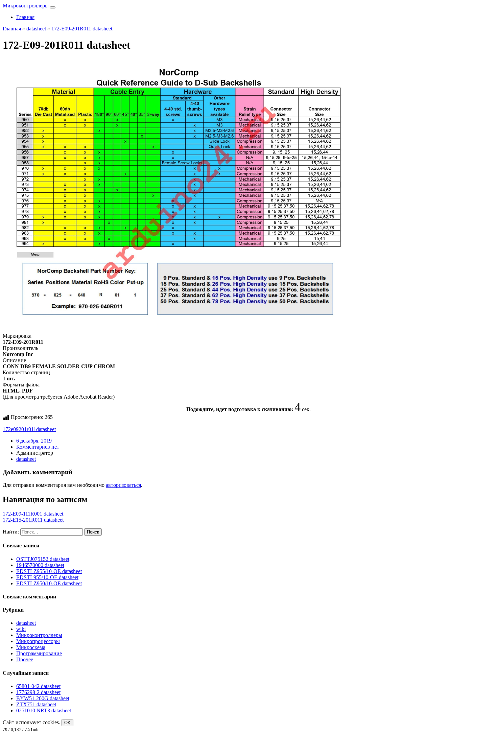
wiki (21, 629)
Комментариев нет (37, 447)
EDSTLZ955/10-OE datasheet (49, 571)
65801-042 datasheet (38, 686)
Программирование (39, 653)
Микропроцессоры (38, 641)
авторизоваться (123, 485)
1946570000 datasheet (40, 565)
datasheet (46, 429)
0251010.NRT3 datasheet (43, 710)
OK (67, 722)
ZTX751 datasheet (36, 704)
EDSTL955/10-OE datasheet (47, 577)
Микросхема (30, 647)
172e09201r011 (19, 429)
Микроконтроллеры (26, 5)
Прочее (24, 659)
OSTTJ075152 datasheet (42, 559)
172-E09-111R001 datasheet (33, 514)
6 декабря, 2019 (34, 441)
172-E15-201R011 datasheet (33, 520)
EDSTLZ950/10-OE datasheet (49, 583)
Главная (25, 17)
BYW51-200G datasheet (42, 698)
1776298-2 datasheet (38, 692)
